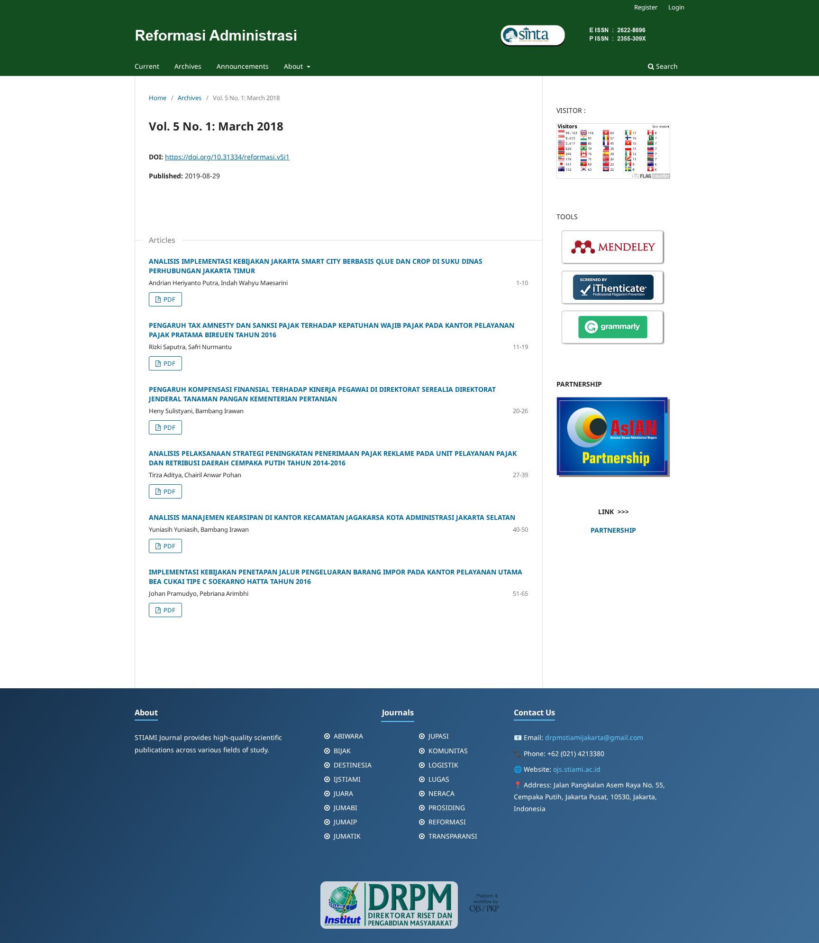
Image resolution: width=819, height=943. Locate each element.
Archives (187, 66)
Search (666, 66)
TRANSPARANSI (452, 836)
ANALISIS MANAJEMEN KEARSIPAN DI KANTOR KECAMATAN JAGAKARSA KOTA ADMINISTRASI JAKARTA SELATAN (332, 517)
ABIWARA (348, 735)
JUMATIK (347, 836)
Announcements (243, 66)
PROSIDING (446, 807)
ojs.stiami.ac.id (577, 769)
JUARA (343, 793)
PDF (168, 299)
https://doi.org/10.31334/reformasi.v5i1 (227, 156)
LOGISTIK (443, 764)
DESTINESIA (353, 764)
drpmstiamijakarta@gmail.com (594, 737)
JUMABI (345, 807)
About (294, 66)
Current (147, 66)
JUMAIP (345, 821)
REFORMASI (447, 821)
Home (157, 97)
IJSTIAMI (347, 779)
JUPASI (438, 735)
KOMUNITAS (448, 750)
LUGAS (438, 779)
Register (645, 7)
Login (676, 7)
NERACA (441, 793)
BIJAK (342, 750)
